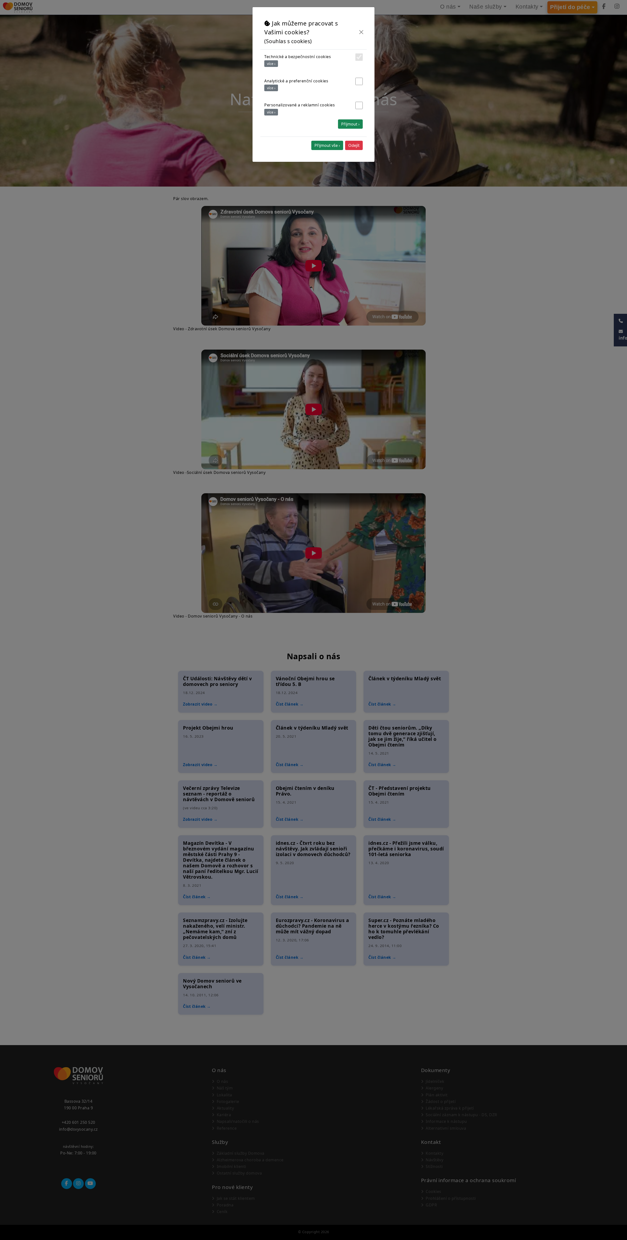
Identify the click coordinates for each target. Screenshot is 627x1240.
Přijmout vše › (327, 145)
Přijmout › (350, 124)
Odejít (354, 145)
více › (271, 63)
